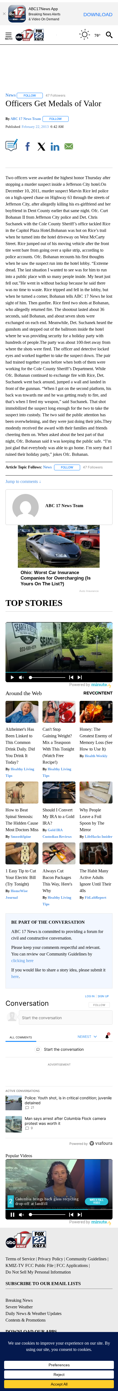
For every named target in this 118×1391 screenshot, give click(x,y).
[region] (59, 1071)
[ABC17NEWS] (35, 35)
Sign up (103, 996)
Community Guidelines (86, 1259)
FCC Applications (72, 1265)
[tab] (20, 1036)
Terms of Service (20, 1259)
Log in (90, 996)
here (15, 976)
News (47, 467)
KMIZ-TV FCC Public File (29, 1265)
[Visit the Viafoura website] (101, 1143)
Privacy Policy (50, 1259)
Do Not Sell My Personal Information (38, 1272)
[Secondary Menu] (12, 35)
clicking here (22, 960)
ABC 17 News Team (25, 119)
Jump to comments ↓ (23, 481)
